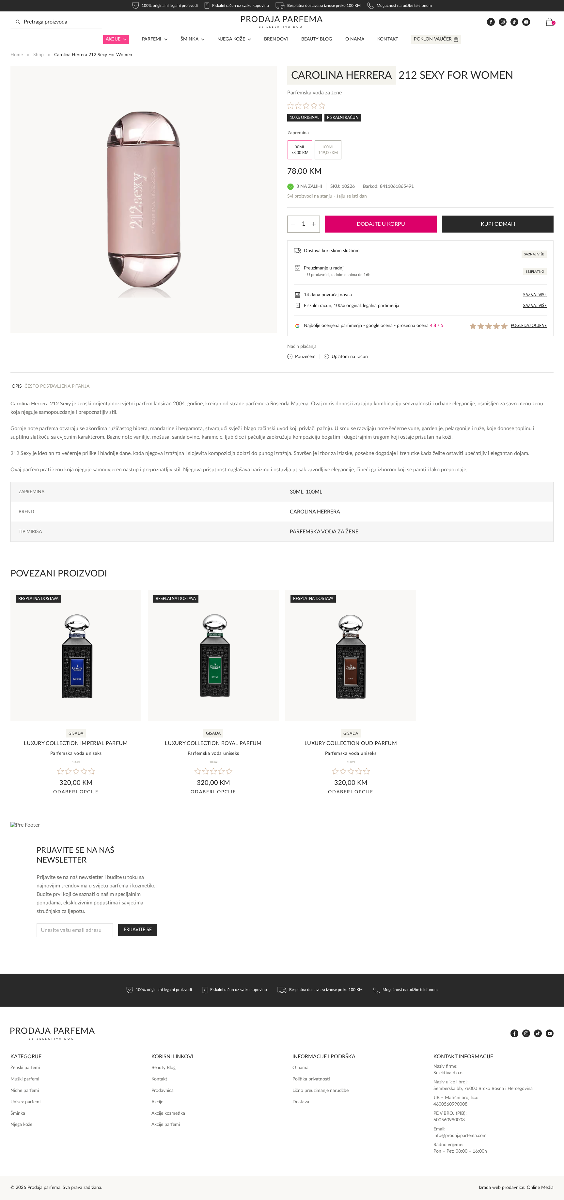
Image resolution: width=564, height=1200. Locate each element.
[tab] (16, 386)
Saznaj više (534, 254)
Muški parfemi (24, 1079)
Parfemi (151, 39)
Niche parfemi (24, 1090)
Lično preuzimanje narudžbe (320, 1090)
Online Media (540, 1187)
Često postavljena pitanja (56, 386)
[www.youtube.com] (526, 22)
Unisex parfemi (25, 1102)
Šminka (189, 39)
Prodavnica (162, 1090)
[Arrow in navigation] (123, 39)
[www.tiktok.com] (514, 22)
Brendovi (276, 39)
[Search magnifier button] (18, 22)
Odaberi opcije (76, 792)
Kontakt (387, 39)
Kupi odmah (498, 224)
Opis (17, 386)
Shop (38, 55)
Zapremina (298, 133)
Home (16, 55)
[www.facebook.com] (491, 22)
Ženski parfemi (25, 1067)
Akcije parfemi (165, 1124)
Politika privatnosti (311, 1079)
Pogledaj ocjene (529, 326)
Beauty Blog (316, 39)
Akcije (113, 39)
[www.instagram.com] (503, 22)
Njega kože (231, 39)
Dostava (300, 1102)
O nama (354, 39)
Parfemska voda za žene (324, 531)
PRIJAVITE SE (138, 930)
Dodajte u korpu (381, 224)
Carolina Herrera (315, 511)
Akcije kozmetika (168, 1113)
